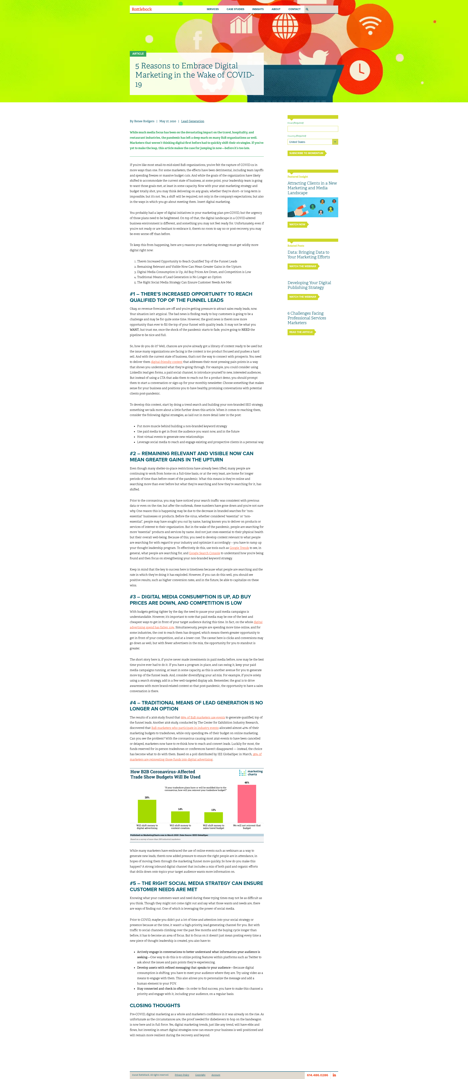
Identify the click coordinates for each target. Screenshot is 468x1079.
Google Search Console (204, 553)
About (276, 9)
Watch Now (297, 224)
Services (213, 9)
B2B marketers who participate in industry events (185, 728)
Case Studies (235, 9)
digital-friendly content (166, 362)
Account (216, 1075)
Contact (294, 9)
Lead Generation (192, 121)
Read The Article (301, 332)
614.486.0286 (317, 1075)
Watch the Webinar (302, 266)
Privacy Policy (182, 1075)
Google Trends (239, 548)
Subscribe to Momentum (306, 153)
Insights (258, 9)
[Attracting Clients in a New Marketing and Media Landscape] (313, 207)
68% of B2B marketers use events (203, 717)
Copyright (200, 1075)
